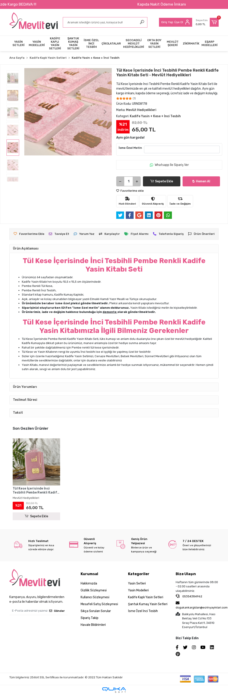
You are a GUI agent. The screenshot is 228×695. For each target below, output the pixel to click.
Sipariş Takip (89, 618)
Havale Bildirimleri (93, 625)
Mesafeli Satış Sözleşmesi (99, 604)
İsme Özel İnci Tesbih (143, 611)
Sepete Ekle (164, 181)
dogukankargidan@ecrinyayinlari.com (202, 607)
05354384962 (192, 596)
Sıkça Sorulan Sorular (96, 611)
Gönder (59, 610)
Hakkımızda (89, 583)
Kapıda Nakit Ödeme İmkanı (161, 4)
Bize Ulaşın (186, 574)
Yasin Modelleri (138, 590)
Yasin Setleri (137, 583)
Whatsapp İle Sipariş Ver (172, 165)
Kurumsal (89, 574)
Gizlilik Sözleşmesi (94, 590)
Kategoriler (138, 574)
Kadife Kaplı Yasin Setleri (145, 597)
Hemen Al (203, 181)
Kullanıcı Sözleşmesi (95, 597)
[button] (207, 22)
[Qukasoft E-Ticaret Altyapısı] (114, 690)
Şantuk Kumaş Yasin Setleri (147, 604)
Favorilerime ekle (132, 190)
